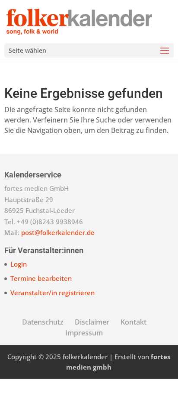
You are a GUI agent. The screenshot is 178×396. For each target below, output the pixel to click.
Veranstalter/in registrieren (52, 292)
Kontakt (133, 322)
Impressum (84, 333)
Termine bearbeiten (41, 278)
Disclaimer (92, 322)
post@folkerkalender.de (58, 232)
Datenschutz (43, 322)
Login (18, 264)
